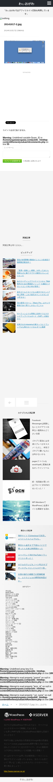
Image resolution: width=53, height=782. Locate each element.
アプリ (7, 612)
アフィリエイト (11, 601)
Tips (7, 597)
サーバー (8, 604)
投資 (7, 637)
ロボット (8, 622)
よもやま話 (9, 607)
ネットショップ (11, 606)
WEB (7, 592)
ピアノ (7, 658)
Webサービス (10, 594)
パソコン (8, 630)
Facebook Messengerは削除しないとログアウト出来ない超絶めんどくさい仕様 (40, 427)
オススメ (8, 617)
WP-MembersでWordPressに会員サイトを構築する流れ (40, 505)
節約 (7, 645)
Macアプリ (9, 614)
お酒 (7, 643)
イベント (8, 615)
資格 (7, 655)
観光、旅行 (9, 653)
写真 (7, 633)
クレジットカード (11, 624)
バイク (7, 629)
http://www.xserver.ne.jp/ (14, 771)
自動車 (7, 650)
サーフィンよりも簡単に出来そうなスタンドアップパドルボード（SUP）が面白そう (33, 316)
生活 (7, 640)
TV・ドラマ (9, 642)
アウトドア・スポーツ (13, 609)
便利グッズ (9, 632)
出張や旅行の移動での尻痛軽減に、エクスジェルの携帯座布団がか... (32, 577)
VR (6, 591)
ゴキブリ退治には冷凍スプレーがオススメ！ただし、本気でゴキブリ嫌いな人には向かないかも (40, 447)
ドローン (8, 627)
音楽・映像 (9, 656)
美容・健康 (9, 648)
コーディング (10, 602)
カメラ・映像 (10, 619)
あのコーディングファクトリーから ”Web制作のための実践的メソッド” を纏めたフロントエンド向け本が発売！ (33, 283)
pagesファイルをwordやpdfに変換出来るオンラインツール (41, 464)
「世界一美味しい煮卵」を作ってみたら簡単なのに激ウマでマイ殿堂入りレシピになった (33, 273)
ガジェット (9, 620)
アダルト (8, 611)
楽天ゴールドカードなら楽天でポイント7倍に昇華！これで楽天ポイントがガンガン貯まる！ (33, 294)
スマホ (7, 625)
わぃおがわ (26, 3)
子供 (7, 635)
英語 (7, 651)
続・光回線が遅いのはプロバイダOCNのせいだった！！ (41, 485)
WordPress (9, 596)
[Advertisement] (26, 93)
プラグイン (9, 599)
